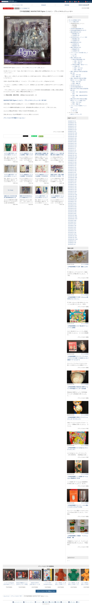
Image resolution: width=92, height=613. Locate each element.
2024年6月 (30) (72, 164)
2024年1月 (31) (72, 172)
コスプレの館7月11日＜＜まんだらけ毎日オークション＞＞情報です (10, 176)
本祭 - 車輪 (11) (76, 76)
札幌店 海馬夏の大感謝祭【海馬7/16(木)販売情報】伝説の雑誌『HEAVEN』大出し (41, 155)
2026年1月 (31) (72, 131)
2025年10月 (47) (72, 136)
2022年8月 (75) (72, 201)
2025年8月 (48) (72, 140)
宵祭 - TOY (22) (78, 68)
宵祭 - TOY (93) (76, 81)
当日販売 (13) (75, 35)
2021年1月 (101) (72, 234)
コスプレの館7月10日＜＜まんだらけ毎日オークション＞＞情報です (41, 197)
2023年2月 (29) (72, 191)
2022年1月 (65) (72, 213)
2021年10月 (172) (72, 218)
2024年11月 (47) (72, 155)
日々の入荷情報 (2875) (75, 20)
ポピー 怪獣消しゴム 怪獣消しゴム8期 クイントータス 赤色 (60, 583)
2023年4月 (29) (72, 188)
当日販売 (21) (75, 40)
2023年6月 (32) (72, 184)
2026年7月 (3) (72, 121)
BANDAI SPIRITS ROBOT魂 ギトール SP (35, 583)
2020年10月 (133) (73, 239)
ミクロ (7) (75, 109)
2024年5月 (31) (72, 165)
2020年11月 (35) (72, 237)
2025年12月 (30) (72, 133)
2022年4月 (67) (72, 208)
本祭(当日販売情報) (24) (78, 59)
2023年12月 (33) (72, 174)
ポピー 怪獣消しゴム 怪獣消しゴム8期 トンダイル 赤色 (73, 583)
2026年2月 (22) (72, 129)
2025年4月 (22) (72, 146)
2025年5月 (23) (72, 145)
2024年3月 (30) (72, 169)
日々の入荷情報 (84, 264)
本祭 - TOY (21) (78, 61)
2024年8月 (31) (72, 160)
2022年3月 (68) (72, 210)
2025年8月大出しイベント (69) (79, 37)
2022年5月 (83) (72, 206)
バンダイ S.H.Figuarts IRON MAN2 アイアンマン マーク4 (9, 583)
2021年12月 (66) (72, 215)
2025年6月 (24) (72, 143)
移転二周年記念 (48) (76, 57)
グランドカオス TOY (17, 5)
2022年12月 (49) (72, 194)
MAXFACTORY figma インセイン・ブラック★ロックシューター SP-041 (25, 100)
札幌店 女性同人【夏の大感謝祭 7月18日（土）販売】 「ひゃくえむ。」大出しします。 (57, 176)
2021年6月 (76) (72, 225)
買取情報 (67, 5)
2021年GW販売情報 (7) (77, 87)
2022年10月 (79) (72, 198)
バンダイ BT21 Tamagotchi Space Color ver (47, 583)
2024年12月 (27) (72, 153)
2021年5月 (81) (72, 227)
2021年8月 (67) (72, 222)
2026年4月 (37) (72, 126)
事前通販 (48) (76, 39)
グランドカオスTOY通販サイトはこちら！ (15, 118)
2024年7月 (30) (72, 162)
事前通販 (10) (75, 33)
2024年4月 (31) (72, 167)
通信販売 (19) (75, 45)
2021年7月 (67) (72, 224)
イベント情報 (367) (74, 21)
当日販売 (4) (75, 44)
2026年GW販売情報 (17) (77, 28)
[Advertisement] (34, 230)
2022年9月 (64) (72, 200)
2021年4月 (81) (72, 229)
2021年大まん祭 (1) (76, 85)
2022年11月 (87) (72, 196)
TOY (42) (74, 111)
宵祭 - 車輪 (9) (76, 83)
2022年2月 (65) (72, 212)
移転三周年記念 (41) (76, 47)
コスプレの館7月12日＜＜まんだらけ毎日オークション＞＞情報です (10, 155)
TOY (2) (74, 56)
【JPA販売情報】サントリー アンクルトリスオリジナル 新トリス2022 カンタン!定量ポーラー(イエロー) (77, 358)
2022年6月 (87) (72, 205)
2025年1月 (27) (72, 152)
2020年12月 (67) (72, 236)
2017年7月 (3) (71, 244)
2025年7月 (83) (72, 141)
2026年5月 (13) (72, 124)
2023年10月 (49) (72, 177)
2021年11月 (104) (72, 217)
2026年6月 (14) (72, 123)
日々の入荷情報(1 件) (24, 8)
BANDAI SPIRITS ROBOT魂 (22, 583)
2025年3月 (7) (72, 148)
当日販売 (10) (75, 51)
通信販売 (43, 5)
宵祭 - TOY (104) (76, 102)
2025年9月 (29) (72, 138)
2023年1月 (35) (72, 193)
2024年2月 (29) (72, 170)
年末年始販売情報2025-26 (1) (78, 30)
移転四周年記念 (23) (76, 42)
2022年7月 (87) (72, 203)
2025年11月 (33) (72, 135)
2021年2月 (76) (72, 232)
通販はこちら (46, 591)
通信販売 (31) (75, 49)
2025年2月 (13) (72, 150)
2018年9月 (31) (72, 241)
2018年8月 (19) (72, 242)
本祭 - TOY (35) (76, 75)
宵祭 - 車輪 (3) (76, 104)
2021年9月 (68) (72, 220)
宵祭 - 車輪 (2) (78, 69)
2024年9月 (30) (72, 158)
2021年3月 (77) (72, 230)
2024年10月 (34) (72, 157)
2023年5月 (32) (72, 186)
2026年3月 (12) (72, 128)
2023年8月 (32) (72, 181)
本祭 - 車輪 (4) (78, 63)
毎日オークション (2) (76, 114)
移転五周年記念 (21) (76, 32)
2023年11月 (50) (72, 176)
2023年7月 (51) (72, 182)
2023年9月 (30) (72, 179)
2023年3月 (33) (72, 189)
